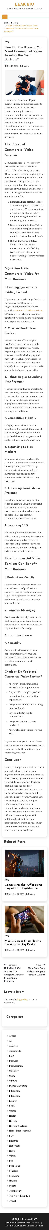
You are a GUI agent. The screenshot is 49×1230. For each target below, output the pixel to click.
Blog (7, 42)
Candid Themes (35, 1225)
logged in (22, 999)
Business (13, 1060)
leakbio (25, 66)
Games (12, 1110)
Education (14, 1090)
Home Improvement (20, 1130)
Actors (12, 1035)
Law (11, 1135)
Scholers (13, 1170)
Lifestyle (13, 1140)
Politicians (14, 1165)
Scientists (14, 1175)
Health (12, 1115)
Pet (11, 1160)
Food (12, 1105)
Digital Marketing (18, 1085)
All (10, 1040)
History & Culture (18, 1125)
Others (12, 1155)
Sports (12, 1185)
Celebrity (14, 1070)
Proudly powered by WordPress (22, 1222)
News (12, 1150)
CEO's (12, 1075)
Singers (13, 1180)
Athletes (13, 1045)
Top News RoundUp (19, 1195)
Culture (13, 1080)
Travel (12, 1200)
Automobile (15, 1050)
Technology (15, 1190)
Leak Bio (24, 5)
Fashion (13, 1100)
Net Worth (14, 1145)
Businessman (16, 1065)
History (13, 1120)
